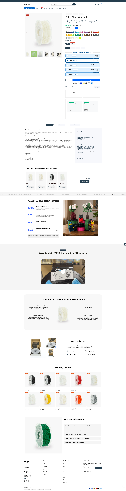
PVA (63, 471)
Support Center (45, 469)
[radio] (66, 32)
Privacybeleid (33, 489)
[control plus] (70, 80)
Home (25, 11)
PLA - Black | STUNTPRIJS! (52, 183)
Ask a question (97, 87)
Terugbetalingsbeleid (27, 489)
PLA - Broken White (90, 388)
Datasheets (45, 466)
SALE (64, 479)
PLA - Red (73, 388)
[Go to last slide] (26, 32)
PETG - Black (42, 388)
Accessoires (65, 482)
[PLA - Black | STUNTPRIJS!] (52, 177)
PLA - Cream (41, 183)
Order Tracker (45, 468)
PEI (63, 476)
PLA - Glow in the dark (33, 11)
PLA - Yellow (42, 408)
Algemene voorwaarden (40, 489)
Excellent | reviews (77, 25)
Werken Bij (45, 471)
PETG (64, 466)
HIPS (63, 474)
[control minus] (66, 80)
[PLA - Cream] (41, 177)
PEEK (64, 477)
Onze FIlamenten (28, 8)
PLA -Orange (73, 408)
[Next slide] (60, 32)
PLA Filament (52, 132)
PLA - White (62, 183)
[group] (27, 54)
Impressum (45, 476)
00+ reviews (88, 115)
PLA (28, 11)
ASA (63, 469)
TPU (63, 468)
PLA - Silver (88, 408)
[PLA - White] (62, 177)
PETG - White (27, 408)
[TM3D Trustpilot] (83, 116)
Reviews (44, 474)
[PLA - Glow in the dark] (30, 177)
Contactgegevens (48, 489)
